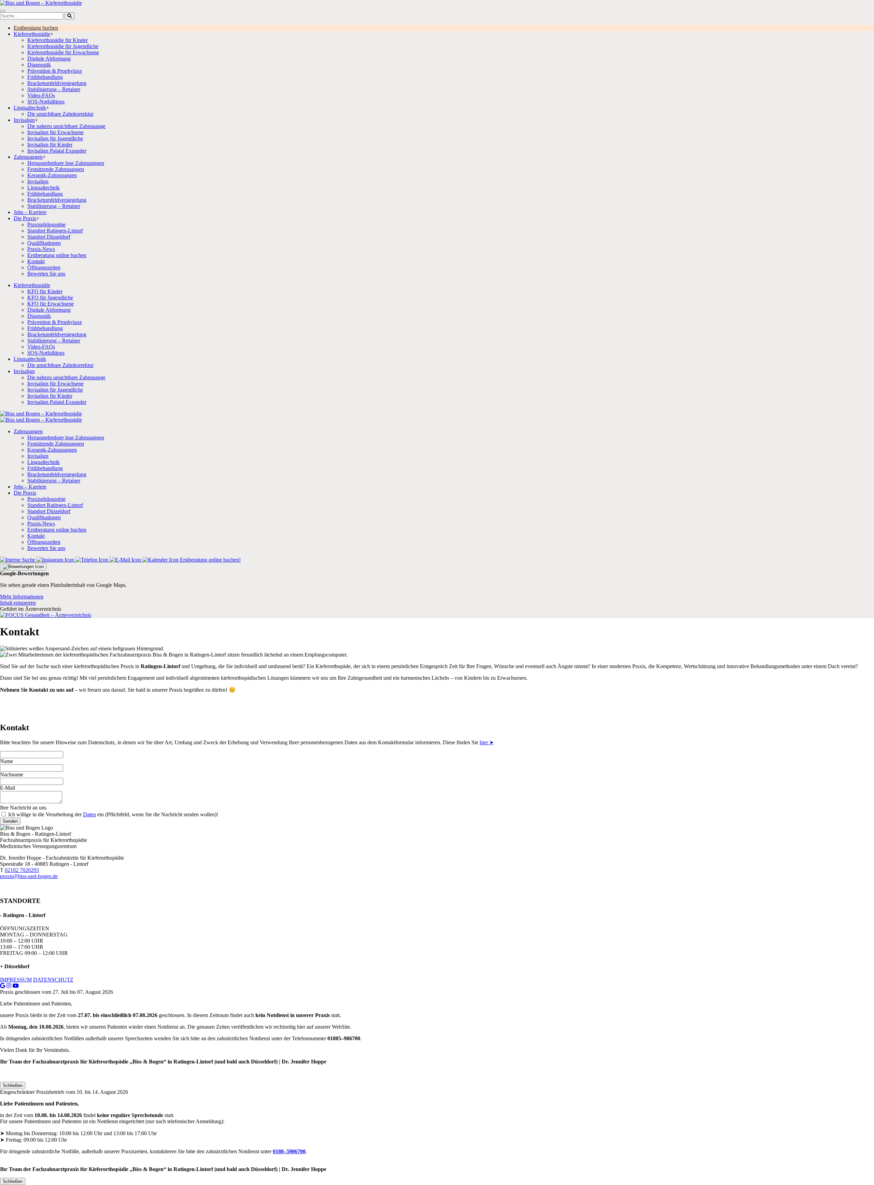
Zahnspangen (28, 157)
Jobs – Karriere (30, 212)
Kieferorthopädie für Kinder (57, 40)
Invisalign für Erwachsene (55, 132)
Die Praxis (25, 218)
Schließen (13, 1085)
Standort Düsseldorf (48, 237)
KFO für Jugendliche (50, 297)
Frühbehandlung (45, 77)
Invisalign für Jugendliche (55, 138)
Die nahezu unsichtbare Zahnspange (66, 126)
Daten (89, 814)
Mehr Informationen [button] (21, 596)
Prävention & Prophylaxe (54, 71)
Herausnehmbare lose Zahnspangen (65, 163)
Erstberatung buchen (36, 28)
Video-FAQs (41, 95)
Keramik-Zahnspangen (52, 175)
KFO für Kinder (44, 291)
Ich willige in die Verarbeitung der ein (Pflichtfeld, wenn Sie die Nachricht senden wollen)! (113, 814)
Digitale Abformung (49, 58)
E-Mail (7, 788)
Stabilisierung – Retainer (53, 89)
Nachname (11, 774)
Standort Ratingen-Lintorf (55, 231)
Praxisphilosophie (46, 224)
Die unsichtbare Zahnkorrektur (60, 114)
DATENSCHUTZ (53, 980)
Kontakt (36, 261)
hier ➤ (487, 742)
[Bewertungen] (23, 566)
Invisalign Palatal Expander (56, 151)
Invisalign (24, 120)
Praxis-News (41, 249)
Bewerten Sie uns (46, 274)
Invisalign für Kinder (49, 144)
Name (6, 761)
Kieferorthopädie (32, 34)
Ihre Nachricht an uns (23, 807)
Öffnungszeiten (43, 267)
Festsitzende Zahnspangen (55, 169)
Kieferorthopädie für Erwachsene (63, 52)
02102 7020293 (22, 870)
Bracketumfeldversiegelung (56, 83)
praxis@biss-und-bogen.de (29, 876)
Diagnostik (39, 65)
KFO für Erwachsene (50, 304)
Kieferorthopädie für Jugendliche (62, 46)
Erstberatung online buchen (56, 255)
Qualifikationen (44, 243)
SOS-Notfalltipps (46, 101)
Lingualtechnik (30, 108)
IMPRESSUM (16, 980)
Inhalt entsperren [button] (18, 603)
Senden (10, 821)
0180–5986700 (289, 1151)
